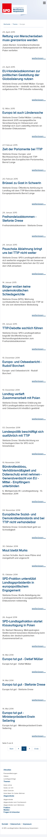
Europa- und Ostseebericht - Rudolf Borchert (21, 363)
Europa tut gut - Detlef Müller (22, 659)
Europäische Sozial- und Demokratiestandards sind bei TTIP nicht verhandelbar (23, 518)
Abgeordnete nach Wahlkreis (14, 805)
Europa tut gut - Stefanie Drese (23, 684)
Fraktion (7, 807)
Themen (7, 781)
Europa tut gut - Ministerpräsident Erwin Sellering (18, 716)
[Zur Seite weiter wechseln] (29, 748)
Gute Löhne (8, 785)
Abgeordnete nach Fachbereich (15, 802)
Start (11, 748)
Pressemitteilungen (10, 773)
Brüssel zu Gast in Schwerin (21, 183)
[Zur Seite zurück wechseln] (18, 748)
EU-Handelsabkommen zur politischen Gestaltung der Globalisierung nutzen (21, 75)
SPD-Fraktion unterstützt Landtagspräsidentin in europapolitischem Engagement (19, 584)
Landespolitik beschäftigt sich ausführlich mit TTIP (23, 433)
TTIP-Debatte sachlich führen (22, 328)
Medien (7, 809)
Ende (36, 748)
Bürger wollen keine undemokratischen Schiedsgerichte (16, 290)
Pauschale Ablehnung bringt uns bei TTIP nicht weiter (22, 250)
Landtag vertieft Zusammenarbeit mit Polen (21, 396)
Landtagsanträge (10, 779)
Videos (6, 776)
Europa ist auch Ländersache (22, 112)
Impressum (27, 824)
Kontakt (5, 824)
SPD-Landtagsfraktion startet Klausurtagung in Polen (22, 623)
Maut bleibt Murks (14, 550)
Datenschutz (15, 824)
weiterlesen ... (39, 58)
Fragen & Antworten (12, 812)
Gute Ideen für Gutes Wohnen (14, 793)
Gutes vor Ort (8, 788)
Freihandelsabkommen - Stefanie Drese (19, 218)
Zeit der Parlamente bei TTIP (22, 149)
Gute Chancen (9, 790)
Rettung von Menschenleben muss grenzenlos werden (22, 38)
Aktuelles (7, 769)
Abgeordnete (9, 796)
